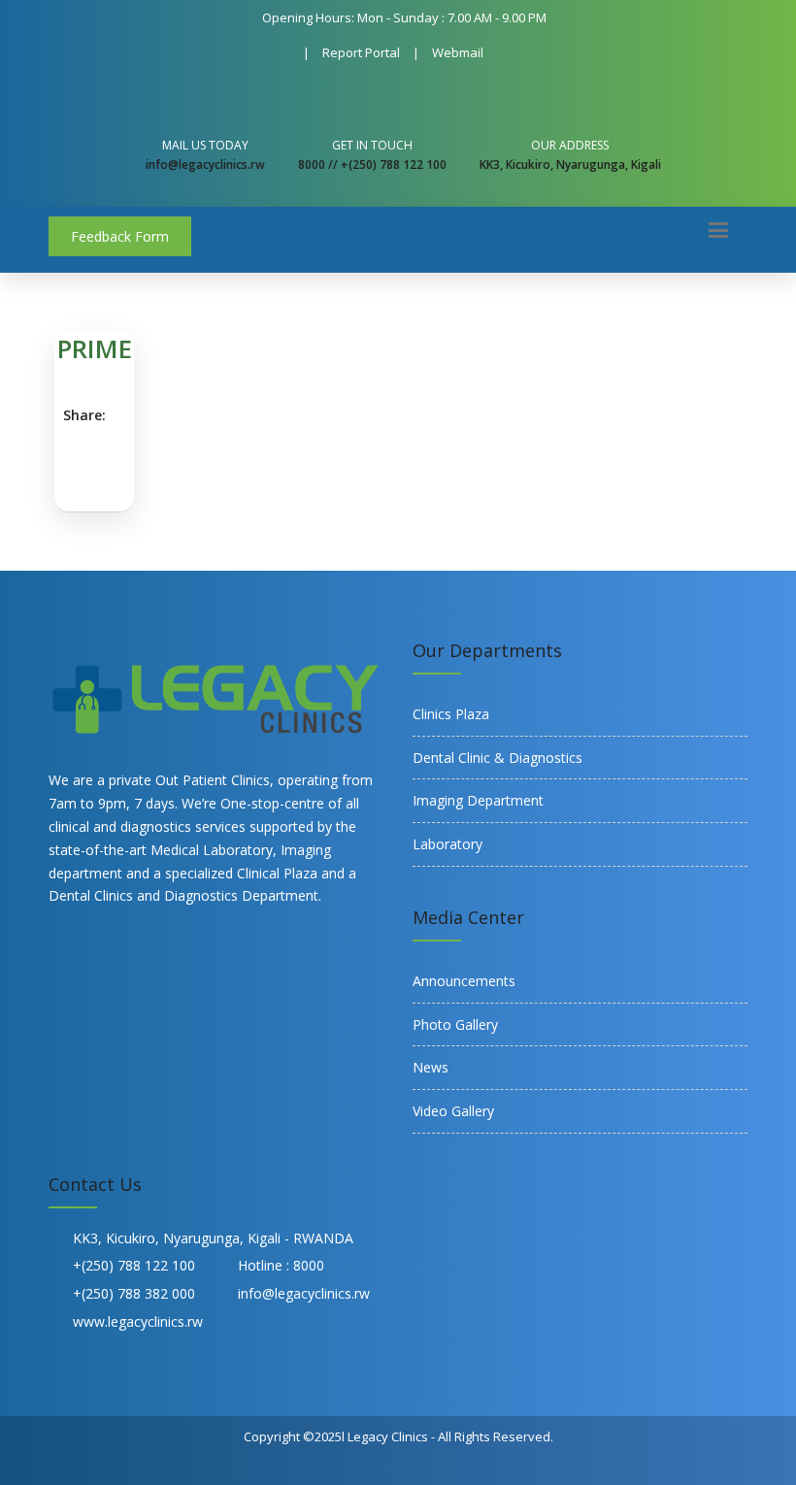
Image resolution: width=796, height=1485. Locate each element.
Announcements (464, 981)
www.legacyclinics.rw (138, 1321)
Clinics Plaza (451, 714)
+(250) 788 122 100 (134, 1265)
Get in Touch (372, 145)
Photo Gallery (455, 1024)
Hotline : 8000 (281, 1265)
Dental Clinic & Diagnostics (497, 757)
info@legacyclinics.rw (304, 1293)
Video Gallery (453, 1111)
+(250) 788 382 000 (134, 1293)
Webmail (457, 52)
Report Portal (361, 52)
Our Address (570, 145)
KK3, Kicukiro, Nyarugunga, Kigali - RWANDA (213, 1238)
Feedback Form (120, 236)
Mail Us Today (205, 145)
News (430, 1067)
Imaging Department (478, 800)
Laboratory (447, 844)
